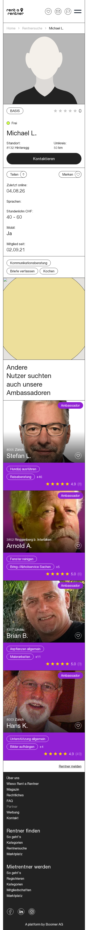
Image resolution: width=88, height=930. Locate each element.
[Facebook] (10, 911)
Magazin (13, 789)
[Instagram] (32, 911)
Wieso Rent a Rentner (23, 783)
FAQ (10, 801)
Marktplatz (15, 854)
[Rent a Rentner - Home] (15, 11)
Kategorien (15, 842)
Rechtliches (15, 795)
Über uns (13, 778)
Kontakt (12, 818)
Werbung (13, 812)
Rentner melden (70, 766)
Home (11, 28)
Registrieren (15, 878)
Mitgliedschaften (19, 890)
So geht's (14, 837)
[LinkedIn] (21, 911)
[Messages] (58, 11)
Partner (12, 806)
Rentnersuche (32, 28)
